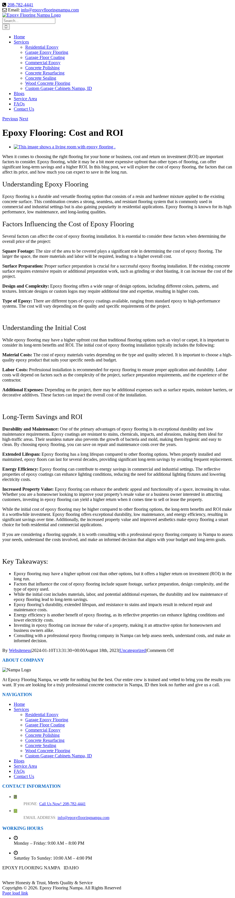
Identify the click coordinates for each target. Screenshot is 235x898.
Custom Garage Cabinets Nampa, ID (58, 755)
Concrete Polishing (42, 735)
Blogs (19, 761)
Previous (10, 118)
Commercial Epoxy (42, 730)
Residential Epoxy (41, 714)
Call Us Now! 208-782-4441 (62, 804)
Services (21, 709)
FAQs (19, 771)
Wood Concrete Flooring (47, 750)
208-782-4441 (20, 4)
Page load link (15, 893)
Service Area (25, 766)
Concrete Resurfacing (44, 740)
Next (23, 118)
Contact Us (24, 776)
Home (19, 704)
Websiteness (20, 650)
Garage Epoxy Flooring (46, 719)
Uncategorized (133, 650)
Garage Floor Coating (45, 724)
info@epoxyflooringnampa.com (50, 9)
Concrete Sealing (40, 745)
